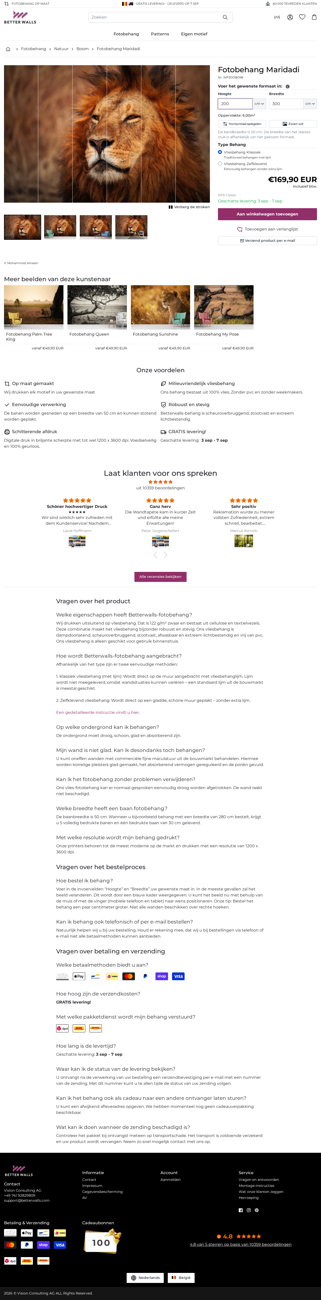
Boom (82, 48)
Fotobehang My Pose (217, 334)
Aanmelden (170, 1179)
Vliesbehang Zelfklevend (253, 166)
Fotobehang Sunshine (155, 334)
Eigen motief (194, 34)
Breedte (276, 94)
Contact (89, 1179)
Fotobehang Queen (89, 334)
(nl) (277, 17)
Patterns (160, 34)
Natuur (61, 48)
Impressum (92, 1185)
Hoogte (224, 94)
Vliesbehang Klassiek (247, 154)
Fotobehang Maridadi (118, 48)
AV (84, 1197)
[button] (22, 227)
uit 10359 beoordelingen (160, 488)
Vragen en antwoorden (259, 1179)
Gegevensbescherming (102, 1191)
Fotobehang (126, 34)
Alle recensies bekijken (160, 576)
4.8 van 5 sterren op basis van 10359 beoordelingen (241, 1244)
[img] (160, 482)
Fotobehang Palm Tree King (29, 337)
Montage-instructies (256, 1185)
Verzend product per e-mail (270, 240)
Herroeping (249, 1197)
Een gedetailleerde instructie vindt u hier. (98, 712)
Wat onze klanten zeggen (261, 1191)
